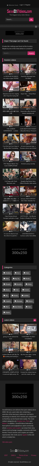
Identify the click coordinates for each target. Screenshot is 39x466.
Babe (7, 278)
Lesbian (26, 295)
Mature (30, 301)
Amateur (8, 273)
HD (7, 295)
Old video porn (7, 442)
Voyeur (8, 312)
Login (21, 5)
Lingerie (8, 301)
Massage (19, 301)
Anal (18, 273)
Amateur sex (21, 421)
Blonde (27, 278)
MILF (7, 306)
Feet (17, 290)
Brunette (19, 284)
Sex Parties (18, 306)
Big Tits (17, 278)
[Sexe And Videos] (20, 11)
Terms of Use (23, 455)
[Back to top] (33, 460)
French (27, 290)
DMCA (13, 455)
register (24, 435)
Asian (27, 273)
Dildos (29, 284)
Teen (29, 306)
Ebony (7, 290)
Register (27, 5)
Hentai (16, 295)
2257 (6, 455)
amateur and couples (14, 428)
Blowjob (8, 284)
